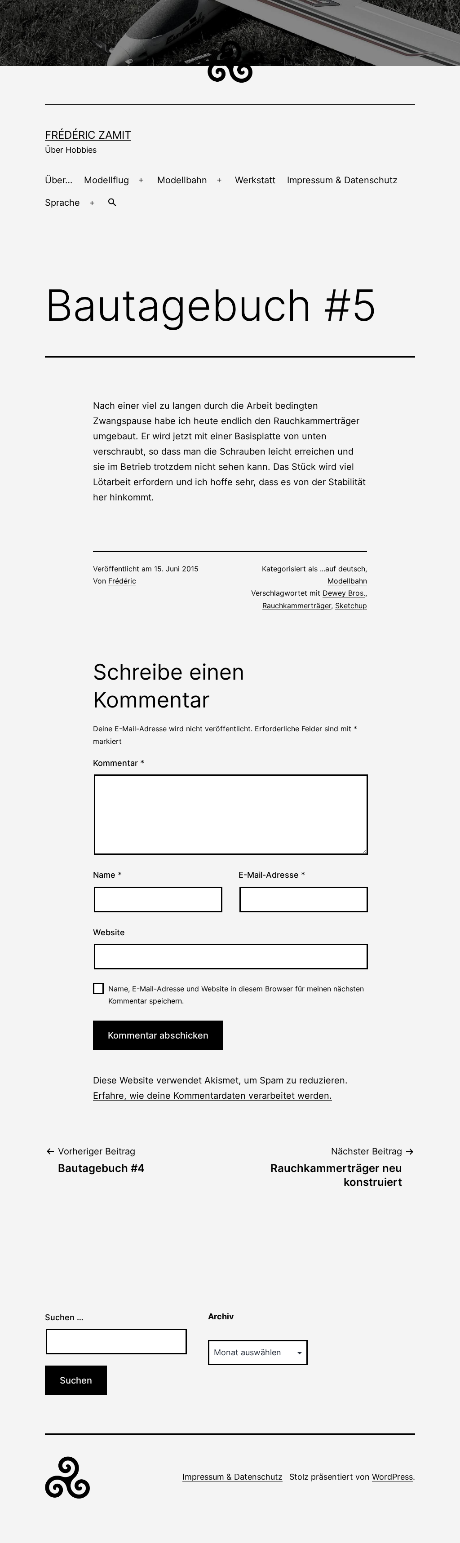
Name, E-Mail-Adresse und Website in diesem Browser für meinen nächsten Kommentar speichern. (236, 994)
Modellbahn (182, 180)
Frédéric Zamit (88, 134)
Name (107, 875)
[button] (112, 203)
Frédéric (122, 580)
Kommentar (118, 763)
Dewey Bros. (344, 592)
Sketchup (351, 605)
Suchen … (64, 1317)
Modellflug (106, 180)
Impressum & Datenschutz (342, 180)
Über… (58, 180)
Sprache (62, 202)
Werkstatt (255, 180)
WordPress (392, 1476)
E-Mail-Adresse (272, 875)
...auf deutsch (342, 568)
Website (109, 932)
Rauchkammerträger (296, 605)
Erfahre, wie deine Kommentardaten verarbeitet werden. (212, 1095)
